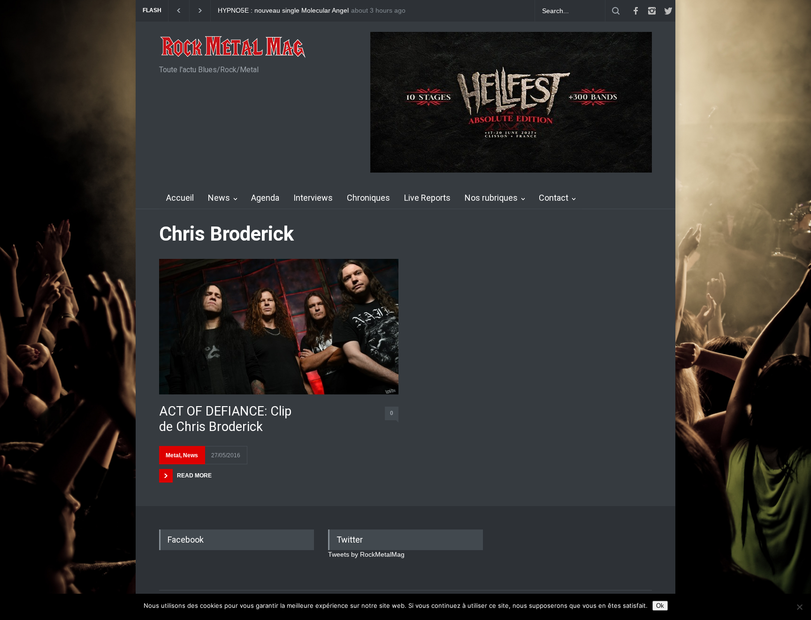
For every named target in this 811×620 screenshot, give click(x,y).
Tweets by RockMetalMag (366, 554)
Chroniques (368, 198)
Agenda (265, 198)
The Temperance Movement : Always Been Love (289, 10)
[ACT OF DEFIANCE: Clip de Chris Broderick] (278, 326)
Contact (553, 198)
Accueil (180, 198)
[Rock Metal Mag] (233, 48)
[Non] (799, 607)
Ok (660, 605)
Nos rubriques (491, 198)
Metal (173, 455)
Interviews (313, 198)
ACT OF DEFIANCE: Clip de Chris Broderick (225, 419)
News (219, 198)
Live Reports (427, 198)
